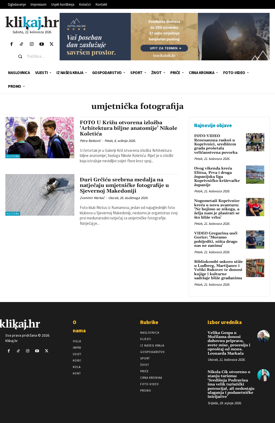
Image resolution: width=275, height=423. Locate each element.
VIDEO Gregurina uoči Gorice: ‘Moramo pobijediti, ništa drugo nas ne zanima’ (215, 239)
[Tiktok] (21, 44)
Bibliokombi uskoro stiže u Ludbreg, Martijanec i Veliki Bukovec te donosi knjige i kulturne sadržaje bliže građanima (218, 270)
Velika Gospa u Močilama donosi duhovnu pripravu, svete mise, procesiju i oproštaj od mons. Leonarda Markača (229, 343)
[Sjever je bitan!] (32, 23)
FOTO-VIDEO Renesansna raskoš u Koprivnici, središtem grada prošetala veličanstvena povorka (215, 144)
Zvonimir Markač (92, 198)
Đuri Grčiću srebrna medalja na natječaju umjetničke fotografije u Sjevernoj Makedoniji (124, 185)
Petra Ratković (90, 140)
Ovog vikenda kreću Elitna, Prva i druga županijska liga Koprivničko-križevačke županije (217, 176)
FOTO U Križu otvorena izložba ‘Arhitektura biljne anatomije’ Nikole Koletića (128, 128)
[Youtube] (41, 44)
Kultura (12, 156)
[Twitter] (51, 44)
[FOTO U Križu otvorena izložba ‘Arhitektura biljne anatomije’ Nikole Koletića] (39, 137)
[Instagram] (31, 44)
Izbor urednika (225, 322)
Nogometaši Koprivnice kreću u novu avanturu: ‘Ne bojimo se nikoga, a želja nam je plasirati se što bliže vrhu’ (217, 209)
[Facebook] (11, 44)
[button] (36, 56)
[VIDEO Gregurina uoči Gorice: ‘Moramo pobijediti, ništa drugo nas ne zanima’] (255, 239)
